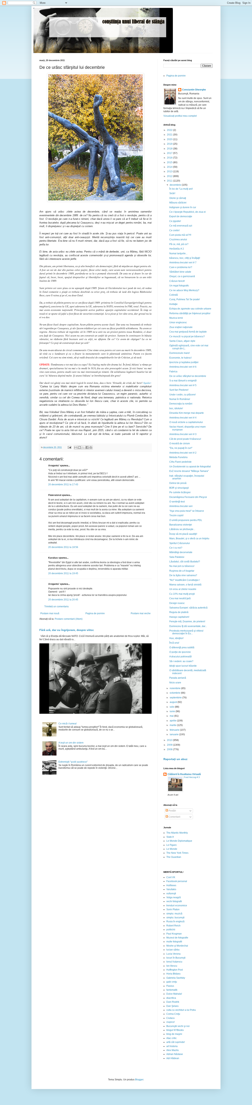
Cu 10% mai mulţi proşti (182, 594)
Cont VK (170, 877)
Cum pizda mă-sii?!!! (180, 235)
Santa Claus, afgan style (182, 341)
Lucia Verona (173, 953)
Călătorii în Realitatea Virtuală (184, 774)
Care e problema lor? (180, 267)
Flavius (170, 986)
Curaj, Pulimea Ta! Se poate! (184, 299)
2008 (170, 749)
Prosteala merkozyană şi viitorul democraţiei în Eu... (186, 632)
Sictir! (172, 193)
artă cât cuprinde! (175, 1042)
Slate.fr (170, 837)
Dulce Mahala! (174, 993)
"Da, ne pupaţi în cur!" (180, 448)
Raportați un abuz (175, 759)
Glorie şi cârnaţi (177, 198)
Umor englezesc (178, 322)
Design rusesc (177, 603)
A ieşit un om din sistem (70, 742)
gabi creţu (171, 981)
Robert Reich (173, 925)
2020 (170, 139)
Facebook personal (176, 881)
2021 (170, 134)
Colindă (173, 294)
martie (173, 725)
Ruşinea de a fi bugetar (181, 570)
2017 (170, 153)
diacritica (171, 998)
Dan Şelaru (172, 1006)
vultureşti (171, 893)
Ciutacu (170, 1018)
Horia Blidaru (173, 973)
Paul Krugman (174, 933)
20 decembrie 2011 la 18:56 (63, 547)
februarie (175, 730)
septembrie (176, 697)
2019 (170, 144)
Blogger (139, 1079)
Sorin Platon (173, 909)
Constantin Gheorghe (194, 89)
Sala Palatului (176, 557)
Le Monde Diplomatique (179, 840)
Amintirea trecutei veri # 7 (182, 262)
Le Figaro (171, 845)
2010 (170, 740)
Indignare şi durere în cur (182, 207)
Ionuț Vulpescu (174, 961)
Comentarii (174, 816)
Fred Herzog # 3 (192, 777)
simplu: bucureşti (175, 917)
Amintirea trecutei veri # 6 (182, 366)
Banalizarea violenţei (180, 524)
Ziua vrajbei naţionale (181, 327)
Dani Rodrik (172, 1002)
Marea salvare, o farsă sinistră (185, 584)
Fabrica (173, 371)
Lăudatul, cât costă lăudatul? (184, 561)
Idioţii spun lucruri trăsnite (183, 665)
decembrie (176, 185)
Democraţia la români (180, 403)
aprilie (173, 720)
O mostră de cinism (179, 443)
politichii (170, 929)
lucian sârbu (173, 949)
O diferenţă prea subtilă (181, 647)
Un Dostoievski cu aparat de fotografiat (190, 466)
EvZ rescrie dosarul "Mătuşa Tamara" (189, 471)
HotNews (171, 885)
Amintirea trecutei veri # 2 (182, 452)
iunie (173, 711)
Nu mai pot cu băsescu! (181, 566)
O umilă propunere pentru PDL (185, 520)
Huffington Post (174, 969)
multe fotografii (174, 941)
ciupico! (170, 1022)
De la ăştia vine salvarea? (183, 575)
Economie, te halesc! (180, 357)
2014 (170, 167)
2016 (170, 157)
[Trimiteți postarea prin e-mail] (69, 447)
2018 (170, 148)
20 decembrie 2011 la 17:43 (63, 484)
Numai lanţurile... (178, 253)
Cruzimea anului (178, 239)
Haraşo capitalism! (179, 617)
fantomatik (171, 990)
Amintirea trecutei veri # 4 (182, 417)
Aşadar (147, 382)
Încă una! (174, 642)
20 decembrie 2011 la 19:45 (63, 573)
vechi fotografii (174, 901)
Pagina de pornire (95, 613)
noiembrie (175, 688)
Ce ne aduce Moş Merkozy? (184, 290)
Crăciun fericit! (177, 281)
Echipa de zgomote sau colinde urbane (190, 308)
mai (172, 716)
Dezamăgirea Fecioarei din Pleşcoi (188, 497)
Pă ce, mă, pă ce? (178, 244)
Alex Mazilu (172, 1050)
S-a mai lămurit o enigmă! (183, 380)
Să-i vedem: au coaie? (181, 661)
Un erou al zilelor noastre (182, 589)
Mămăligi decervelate (180, 552)
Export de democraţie (180, 216)
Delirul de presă (177, 483)
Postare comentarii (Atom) (68, 619)
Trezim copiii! (176, 515)
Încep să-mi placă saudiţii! (183, 534)
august (174, 702)
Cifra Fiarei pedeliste (180, 461)
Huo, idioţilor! (176, 638)
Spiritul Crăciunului (179, 543)
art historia (172, 1046)
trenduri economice (176, 905)
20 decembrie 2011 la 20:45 (63, 599)
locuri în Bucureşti (175, 957)
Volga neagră (173, 897)
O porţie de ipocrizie (180, 652)
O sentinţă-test (177, 501)
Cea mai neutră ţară (180, 598)
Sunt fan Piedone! (178, 390)
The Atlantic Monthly (177, 832)
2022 (170, 130)
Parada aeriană (177, 677)
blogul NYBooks (175, 1030)
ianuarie (174, 734)
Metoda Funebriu (178, 457)
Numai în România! (179, 399)
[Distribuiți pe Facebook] (87, 447)
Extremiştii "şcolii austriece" (73, 761)
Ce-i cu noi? (175, 547)
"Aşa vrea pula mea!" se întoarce (186, 511)
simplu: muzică (174, 913)
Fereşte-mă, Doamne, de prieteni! (187, 621)
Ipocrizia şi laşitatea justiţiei (183, 362)
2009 (170, 744)
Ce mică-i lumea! (67, 723)
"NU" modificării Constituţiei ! (184, 580)
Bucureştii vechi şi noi (178, 1026)
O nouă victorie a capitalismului (186, 422)
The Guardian (173, 857)
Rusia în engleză (175, 921)
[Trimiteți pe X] (83, 447)
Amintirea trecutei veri (181, 506)
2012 (170, 176)
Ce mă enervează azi (180, 225)
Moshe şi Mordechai (177, 945)
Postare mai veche (141, 613)
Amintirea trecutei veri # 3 (182, 434)
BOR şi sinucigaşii (179, 487)
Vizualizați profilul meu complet (180, 116)
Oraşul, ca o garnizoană (182, 276)
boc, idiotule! (176, 408)
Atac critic (171, 1038)
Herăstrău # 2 (176, 248)
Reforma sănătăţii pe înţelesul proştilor (189, 313)
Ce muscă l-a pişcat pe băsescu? (187, 336)
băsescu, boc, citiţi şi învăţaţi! (184, 258)
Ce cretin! (174, 230)
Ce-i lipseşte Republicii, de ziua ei (187, 212)
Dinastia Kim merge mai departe (186, 413)
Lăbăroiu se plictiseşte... (182, 529)
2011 (170, 180)
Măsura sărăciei (177, 202)
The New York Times (177, 853)
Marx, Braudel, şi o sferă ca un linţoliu (189, 538)
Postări (172, 810)
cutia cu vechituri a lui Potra (181, 1010)
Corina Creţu (173, 1014)
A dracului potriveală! (180, 656)
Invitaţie (173, 304)
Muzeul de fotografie (177, 937)
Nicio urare (175, 682)
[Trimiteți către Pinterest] (91, 447)
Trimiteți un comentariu (56, 606)
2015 (170, 162)
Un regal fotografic (179, 285)
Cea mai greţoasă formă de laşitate (188, 331)
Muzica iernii (176, 318)
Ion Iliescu (171, 965)
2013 (170, 171)
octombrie (175, 692)
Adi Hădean (172, 1058)
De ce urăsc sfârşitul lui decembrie (187, 376)
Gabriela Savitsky (175, 977)
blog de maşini (174, 1034)
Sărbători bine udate (180, 271)
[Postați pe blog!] (80, 447)
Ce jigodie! (175, 221)
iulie (172, 706)
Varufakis (171, 889)
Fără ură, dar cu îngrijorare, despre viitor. (66, 630)
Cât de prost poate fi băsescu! (185, 439)
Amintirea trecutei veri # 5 (182, 385)
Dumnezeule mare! (179, 353)
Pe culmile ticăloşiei (180, 492)
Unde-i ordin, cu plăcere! (182, 394)
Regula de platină (178, 612)
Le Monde (171, 849)
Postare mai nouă (49, 613)
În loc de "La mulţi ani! (181, 188)
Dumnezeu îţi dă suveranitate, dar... (188, 626)
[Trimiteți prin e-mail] (76, 447)
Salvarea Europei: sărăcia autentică (188, 607)
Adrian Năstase (174, 1054)
